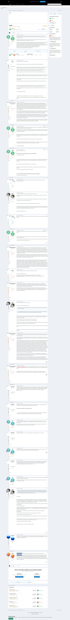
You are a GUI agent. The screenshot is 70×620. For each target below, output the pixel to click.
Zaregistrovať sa (43, 1)
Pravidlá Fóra (22, 6)
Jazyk (29, 612)
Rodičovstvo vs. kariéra (12, 589)
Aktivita (14, 4)
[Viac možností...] (47, 35)
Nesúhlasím (15, 618)
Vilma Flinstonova (53, 22)
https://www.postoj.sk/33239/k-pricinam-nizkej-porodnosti (24, 408)
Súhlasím (11, 618)
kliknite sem (33, 617)
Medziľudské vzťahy (18, 29)
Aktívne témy (22, 4)
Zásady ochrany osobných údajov (35, 612)
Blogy (15, 6)
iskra (52, 20)
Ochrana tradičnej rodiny (12, 593)
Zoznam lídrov (27, 6)
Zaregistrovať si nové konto (19, 576)
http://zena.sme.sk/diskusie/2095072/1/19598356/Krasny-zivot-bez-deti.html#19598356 (28, 173)
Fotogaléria (18, 6)
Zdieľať (39, 29)
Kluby (9, 6)
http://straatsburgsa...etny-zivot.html (21, 153)
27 (21, 593)
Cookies (41, 612)
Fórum (12, 6)
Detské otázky (11, 601)
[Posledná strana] (15, 32)
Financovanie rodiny (12, 605)
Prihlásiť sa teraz (37, 576)
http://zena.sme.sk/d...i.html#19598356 (31, 153)
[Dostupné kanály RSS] (61, 610)
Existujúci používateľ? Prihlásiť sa (34, 1)
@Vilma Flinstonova (19, 553)
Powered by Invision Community (35, 614)
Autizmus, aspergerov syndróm (13, 597)
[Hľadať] (61, 4)
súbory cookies (15, 617)
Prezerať (10, 4)
